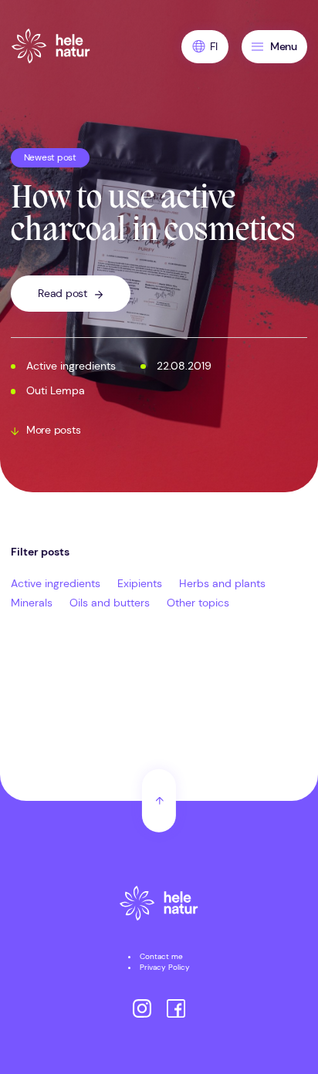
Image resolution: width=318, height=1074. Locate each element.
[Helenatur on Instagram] (142, 1010)
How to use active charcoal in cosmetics (153, 216)
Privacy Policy (165, 967)
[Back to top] (159, 801)
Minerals (31, 603)
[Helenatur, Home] (51, 46)
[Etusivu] (159, 905)
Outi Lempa (55, 390)
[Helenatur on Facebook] (176, 1010)
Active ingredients (71, 366)
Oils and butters (109, 603)
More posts (53, 430)
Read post (62, 293)
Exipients (139, 583)
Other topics (198, 603)
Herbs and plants (222, 583)
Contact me (161, 956)
